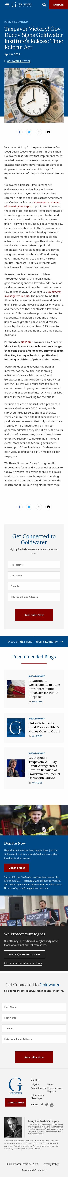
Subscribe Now (34, 615)
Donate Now (17, 867)
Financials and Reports (54, 1089)
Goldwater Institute (18, 61)
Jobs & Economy (16, 22)
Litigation (35, 1084)
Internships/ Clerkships (37, 1096)
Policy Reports (38, 1088)
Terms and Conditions (34, 1170)
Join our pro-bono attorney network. (23, 963)
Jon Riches (37, 701)
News (50, 1084)
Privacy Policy (51, 1164)
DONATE (58, 4)
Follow (34, 1104)
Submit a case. (24, 954)
